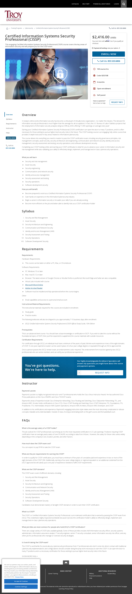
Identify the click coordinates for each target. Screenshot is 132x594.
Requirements (11, 124)
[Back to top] (66, 570)
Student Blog (111, 573)
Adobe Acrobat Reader (34, 288)
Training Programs (16, 28)
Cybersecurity (29, 28)
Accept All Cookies (21, 581)
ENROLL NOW (108, 54)
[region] (21, 576)
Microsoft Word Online (34, 285)
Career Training (53, 573)
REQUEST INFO (117, 102)
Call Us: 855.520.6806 (117, 28)
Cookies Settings (21, 586)
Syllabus (9, 119)
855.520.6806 (10, 148)
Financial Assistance (95, 576)
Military (91, 573)
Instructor (10, 128)
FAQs (8, 133)
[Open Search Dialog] (124, 3)
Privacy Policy (69, 589)
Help (90, 578)
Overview (9, 115)
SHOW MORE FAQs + (30, 556)
